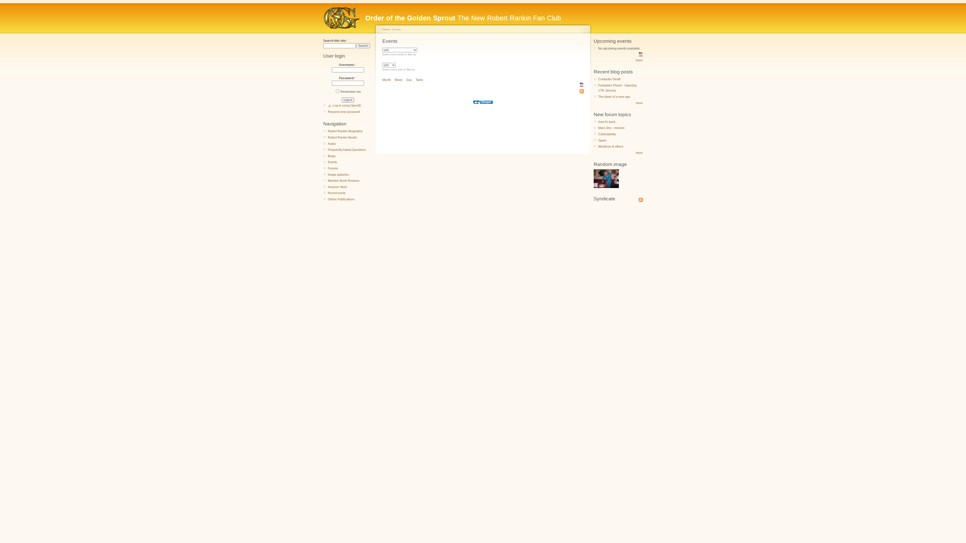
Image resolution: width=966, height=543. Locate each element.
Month (386, 80)
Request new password (344, 112)
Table (419, 80)
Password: (347, 78)
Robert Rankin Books (342, 137)
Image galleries (338, 174)
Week (399, 80)
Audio (332, 144)
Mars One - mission (611, 128)
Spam (602, 140)
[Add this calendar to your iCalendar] (582, 85)
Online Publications (341, 199)
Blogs (332, 156)
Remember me (350, 92)
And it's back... (608, 122)
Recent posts (337, 193)
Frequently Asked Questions (347, 150)
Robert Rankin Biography (345, 131)
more (639, 60)
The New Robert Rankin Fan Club (463, 18)
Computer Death (609, 79)
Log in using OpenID (347, 105)
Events (332, 162)
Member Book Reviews (343, 181)
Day (409, 80)
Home (386, 29)
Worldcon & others (610, 146)
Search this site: (335, 40)
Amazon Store (337, 187)
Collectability (607, 134)
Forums (333, 168)
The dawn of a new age (614, 97)
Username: (348, 65)
